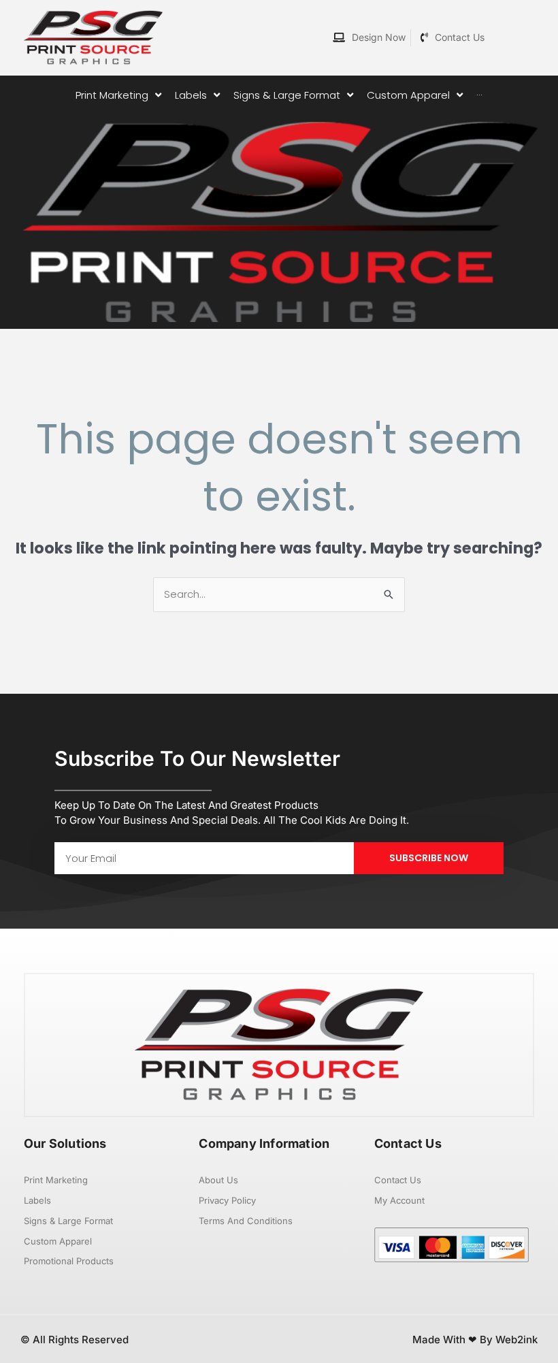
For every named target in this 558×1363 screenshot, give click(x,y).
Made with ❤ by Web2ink (475, 1339)
